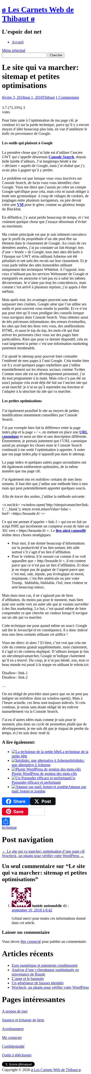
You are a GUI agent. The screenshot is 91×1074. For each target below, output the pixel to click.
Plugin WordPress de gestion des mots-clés (44, 773)
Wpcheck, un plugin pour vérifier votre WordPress (43, 856)
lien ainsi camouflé (71, 530)
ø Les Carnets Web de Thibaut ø (56, 1070)
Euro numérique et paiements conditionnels (45, 965)
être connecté (31, 941)
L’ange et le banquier (28, 978)
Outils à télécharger (17, 1055)
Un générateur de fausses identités (38, 983)
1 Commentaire (67, 97)
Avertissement (13, 1029)
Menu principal (13, 50)
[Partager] (45, 821)
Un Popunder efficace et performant (43, 780)
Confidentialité (13, 1046)
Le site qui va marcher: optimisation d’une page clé (43, 851)
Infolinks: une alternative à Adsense (48, 762)
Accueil (18, 42)
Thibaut (49, 97)
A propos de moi (14, 1011)
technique (9, 827)
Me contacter (12, 1037)
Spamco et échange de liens (23, 1020)
